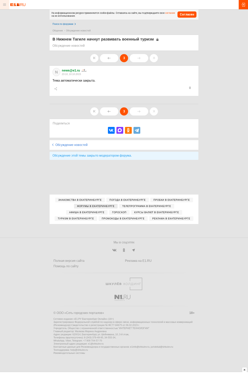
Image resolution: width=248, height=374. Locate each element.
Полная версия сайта (68, 260)
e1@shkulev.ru (96, 343)
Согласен (187, 14)
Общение (58, 30)
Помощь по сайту (65, 266)
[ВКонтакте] (111, 130)
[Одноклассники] (128, 130)
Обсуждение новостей (78, 30)
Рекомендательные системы (69, 353)
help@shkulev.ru (79, 350)
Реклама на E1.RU (138, 260)
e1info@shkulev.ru (140, 347)
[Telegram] (136, 130)
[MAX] (119, 130)
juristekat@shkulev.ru (162, 347)
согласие (170, 13)
